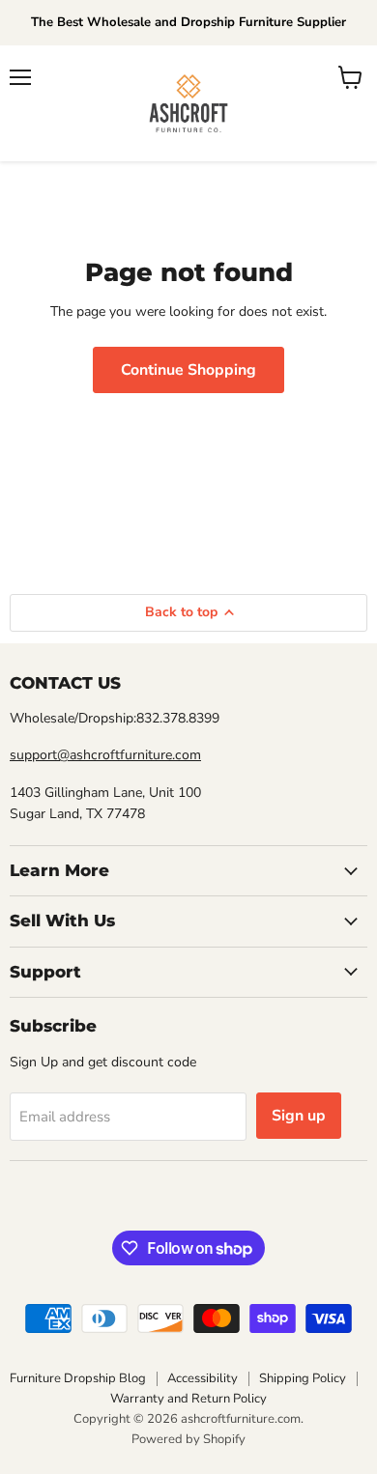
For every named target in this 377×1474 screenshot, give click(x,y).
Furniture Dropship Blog (78, 1378)
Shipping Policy (302, 1378)
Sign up (299, 1115)
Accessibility (202, 1378)
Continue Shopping (188, 370)
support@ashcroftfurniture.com (105, 755)
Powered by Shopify (188, 1439)
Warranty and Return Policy (188, 1398)
